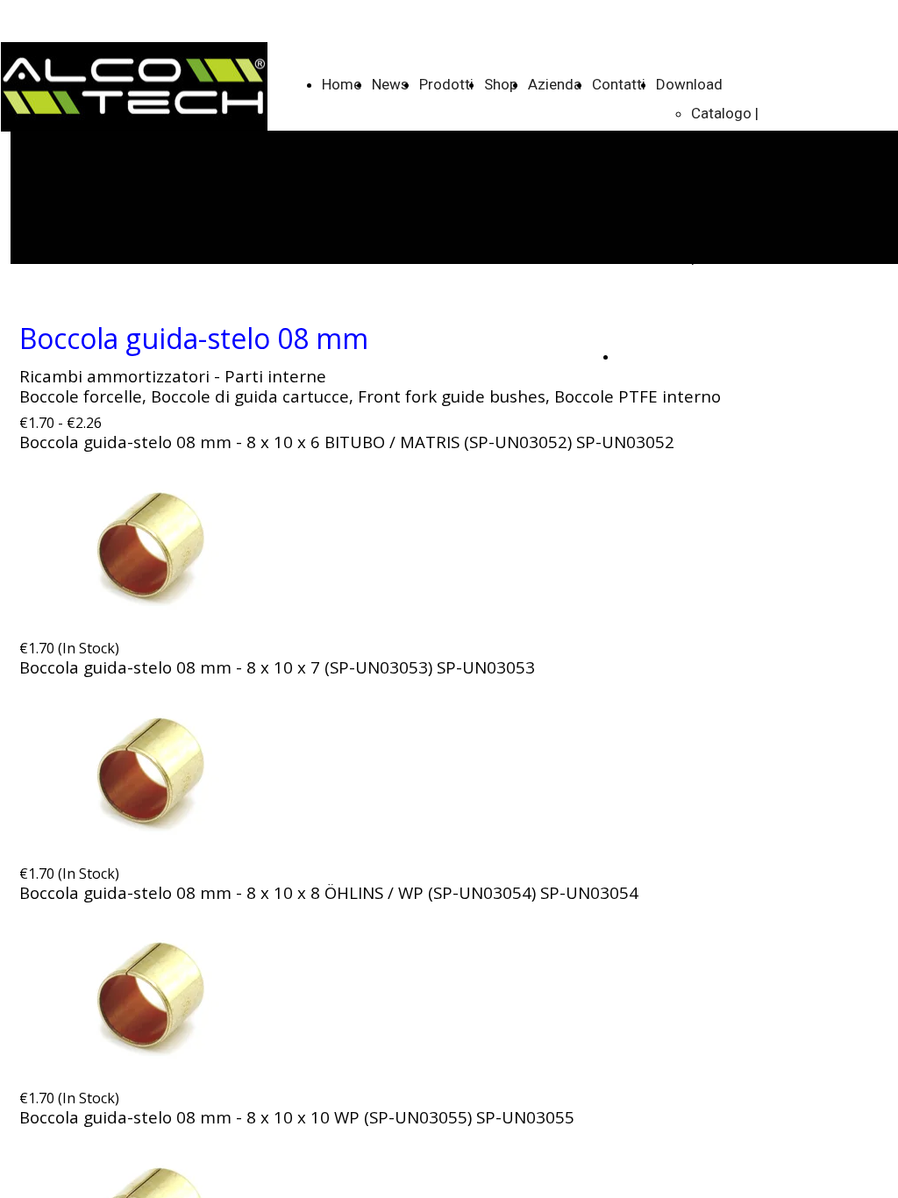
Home (341, 84)
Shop (500, 84)
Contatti (618, 84)
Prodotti (446, 84)
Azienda (554, 84)
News (390, 84)
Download (689, 84)
